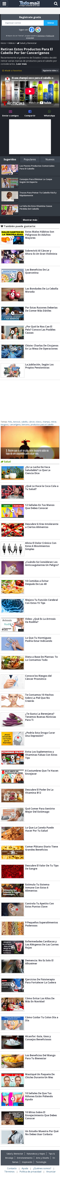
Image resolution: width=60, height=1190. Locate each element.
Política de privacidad (30, 1171)
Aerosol (16, 421)
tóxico (38, 421)
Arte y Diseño (42, 1157)
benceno (26, 424)
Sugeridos (10, 159)
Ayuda (25, 1168)
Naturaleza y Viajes (36, 1153)
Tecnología (41, 1162)
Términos (41, 36)
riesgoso (5, 424)
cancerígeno (15, 424)
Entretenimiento (25, 1157)
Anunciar (51, 1171)
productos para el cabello (42, 424)
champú (46, 421)
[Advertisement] (30, 136)
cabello (24, 421)
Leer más (21, 63)
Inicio (3, 43)
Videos (11, 43)
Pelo (10, 421)
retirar (53, 421)
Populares (30, 159)
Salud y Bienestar (28, 43)
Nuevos (49, 159)
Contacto (12, 1168)
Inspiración (27, 1162)
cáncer (32, 421)
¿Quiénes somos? (42, 1168)
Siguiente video (50, 70)
